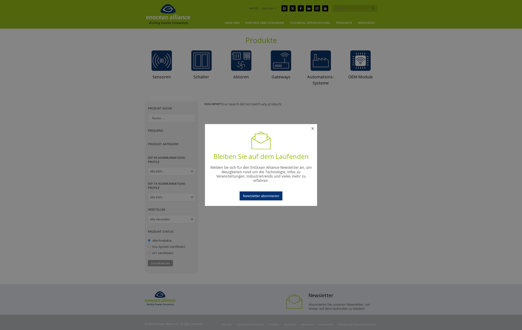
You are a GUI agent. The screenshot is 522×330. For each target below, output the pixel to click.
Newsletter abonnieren (261, 195)
